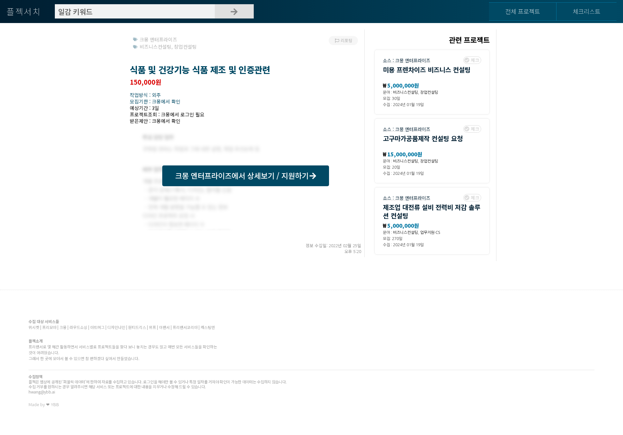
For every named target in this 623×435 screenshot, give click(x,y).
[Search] (234, 11)
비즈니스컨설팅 (405, 92)
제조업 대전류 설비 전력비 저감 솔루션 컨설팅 (431, 211)
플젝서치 (23, 11)
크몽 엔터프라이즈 (412, 60)
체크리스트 (586, 11)
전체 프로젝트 (522, 11)
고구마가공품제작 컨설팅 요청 (423, 138)
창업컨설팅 (429, 92)
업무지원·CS (430, 233)
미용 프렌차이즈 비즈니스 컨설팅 (426, 69)
